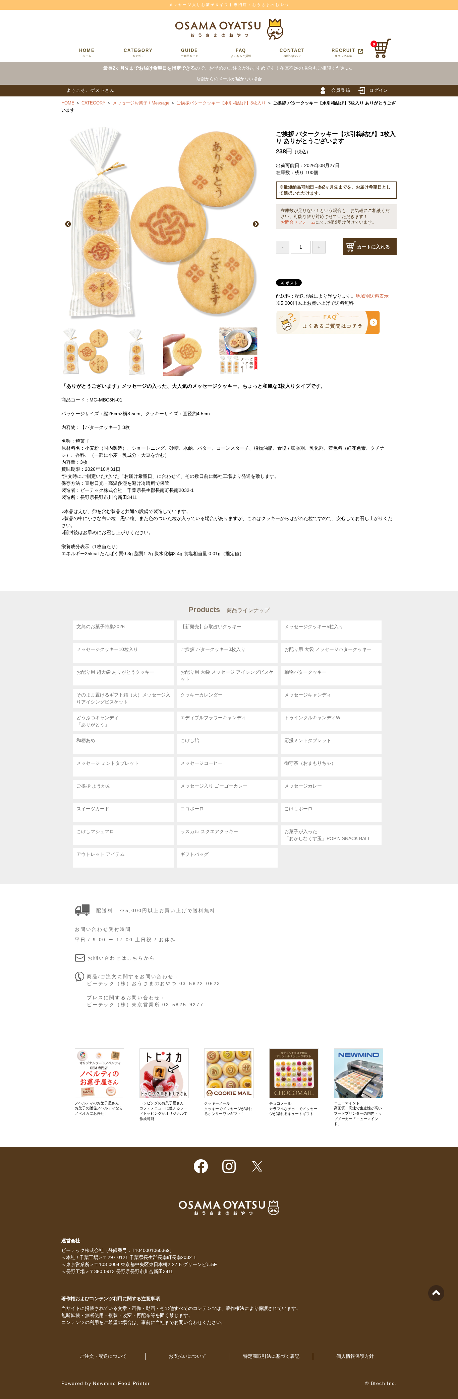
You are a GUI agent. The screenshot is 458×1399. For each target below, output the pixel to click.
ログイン (379, 90)
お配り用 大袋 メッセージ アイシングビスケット (227, 675)
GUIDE (189, 53)
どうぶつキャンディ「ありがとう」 (97, 721)
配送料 (104, 910)
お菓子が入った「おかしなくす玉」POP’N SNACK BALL (327, 835)
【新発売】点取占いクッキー (210, 626)
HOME (87, 53)
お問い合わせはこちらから (121, 958)
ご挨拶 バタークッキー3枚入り (212, 649)
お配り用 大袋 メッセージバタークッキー (327, 649)
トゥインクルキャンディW (312, 717)
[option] (162, 224)
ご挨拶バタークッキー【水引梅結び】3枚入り (221, 103)
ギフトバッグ (194, 854)
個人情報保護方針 (355, 1356)
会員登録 (341, 90)
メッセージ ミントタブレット (107, 763)
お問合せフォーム (298, 222)
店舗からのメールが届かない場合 (229, 78)
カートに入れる (373, 246)
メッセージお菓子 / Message (141, 103)
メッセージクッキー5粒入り (313, 626)
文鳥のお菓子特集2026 (100, 626)
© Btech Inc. (381, 1383)
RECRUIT (347, 53)
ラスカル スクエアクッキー (209, 831)
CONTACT (292, 53)
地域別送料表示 (372, 296)
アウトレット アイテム (100, 854)
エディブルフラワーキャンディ (213, 717)
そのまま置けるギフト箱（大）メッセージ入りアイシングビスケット (123, 698)
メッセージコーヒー (201, 763)
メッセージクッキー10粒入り (107, 649)
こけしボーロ (298, 808)
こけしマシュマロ (95, 831)
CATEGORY (138, 53)
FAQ (241, 53)
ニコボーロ (192, 808)
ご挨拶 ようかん (93, 786)
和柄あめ (85, 740)
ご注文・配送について (103, 1356)
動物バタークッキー (305, 672)
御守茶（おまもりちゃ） (310, 763)
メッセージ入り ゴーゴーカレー (213, 786)
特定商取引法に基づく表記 (271, 1356)
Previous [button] (68, 224)
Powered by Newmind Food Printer (105, 1383)
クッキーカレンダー (201, 694)
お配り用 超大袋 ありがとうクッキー (115, 672)
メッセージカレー (303, 786)
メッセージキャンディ (307, 694)
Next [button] (255, 224)
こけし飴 (189, 740)
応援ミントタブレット (307, 740)
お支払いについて (187, 1356)
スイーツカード (92, 808)
